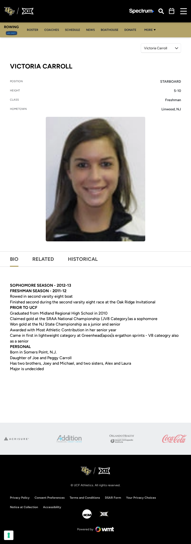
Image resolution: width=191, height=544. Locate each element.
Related (43, 259)
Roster (34, 30)
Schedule (72, 30)
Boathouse (109, 30)
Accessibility (52, 507)
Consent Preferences (50, 497)
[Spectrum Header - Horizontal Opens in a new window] (141, 11)
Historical (83, 259)
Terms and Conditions (85, 497)
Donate (130, 30)
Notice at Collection (24, 507)
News (90, 30)
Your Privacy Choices (141, 497)
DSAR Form (113, 497)
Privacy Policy (20, 497)
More (148, 30)
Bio (14, 259)
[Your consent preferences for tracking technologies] (8, 535)
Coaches (53, 30)
